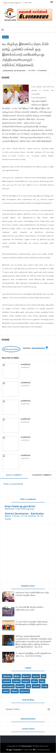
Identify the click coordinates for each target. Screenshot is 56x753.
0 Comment (42, 70)
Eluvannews (27, 746)
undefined (25, 364)
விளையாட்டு (25, 691)
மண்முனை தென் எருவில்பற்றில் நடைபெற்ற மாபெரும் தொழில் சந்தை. (32, 593)
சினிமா (34, 681)
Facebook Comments (42, 475)
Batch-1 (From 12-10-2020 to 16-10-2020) (24, 517)
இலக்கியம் (26, 676)
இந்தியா (17, 676)
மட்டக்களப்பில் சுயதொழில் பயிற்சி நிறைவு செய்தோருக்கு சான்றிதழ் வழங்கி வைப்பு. (31, 623)
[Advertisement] (28, 553)
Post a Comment (13, 483)
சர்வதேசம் (25, 681)
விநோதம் (15, 691)
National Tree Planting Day (19, 508)
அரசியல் (5, 37)
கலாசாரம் (36, 676)
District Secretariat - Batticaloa (24, 513)
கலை (43, 676)
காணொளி (6, 681)
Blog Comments (15, 475)
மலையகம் (36, 686)
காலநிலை (16, 681)
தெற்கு (42, 681)
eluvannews (38, 348)
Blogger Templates (14, 749)
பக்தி (28, 686)
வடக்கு (44, 686)
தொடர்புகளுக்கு (8, 686)
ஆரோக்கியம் (7, 676)
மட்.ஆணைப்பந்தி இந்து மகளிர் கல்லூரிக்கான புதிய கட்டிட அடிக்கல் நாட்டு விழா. (33, 654)
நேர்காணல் (20, 686)
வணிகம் (6, 691)
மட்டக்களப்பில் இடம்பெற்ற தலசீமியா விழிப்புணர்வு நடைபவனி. (29, 608)
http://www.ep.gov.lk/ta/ (20, 506)
